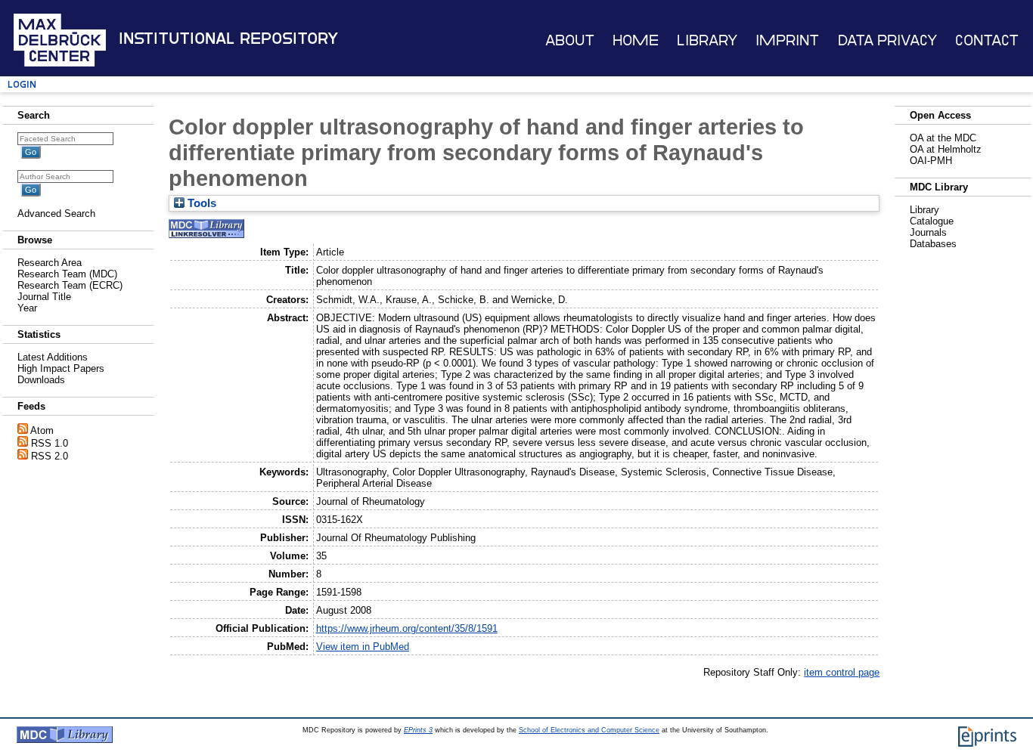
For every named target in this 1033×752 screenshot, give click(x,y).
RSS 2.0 (49, 456)
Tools (200, 203)
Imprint (787, 40)
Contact (987, 40)
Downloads (41, 379)
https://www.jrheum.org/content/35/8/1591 (407, 628)
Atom (42, 430)
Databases (933, 243)
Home (636, 40)
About (569, 40)
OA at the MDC (943, 138)
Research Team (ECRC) (70, 285)
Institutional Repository (228, 38)
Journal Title (44, 296)
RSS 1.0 (49, 443)
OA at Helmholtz (946, 149)
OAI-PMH (931, 160)
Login (22, 84)
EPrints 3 (418, 730)
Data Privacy (887, 40)
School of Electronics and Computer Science (589, 730)
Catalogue (932, 221)
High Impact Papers (60, 368)
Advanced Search (56, 213)
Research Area (49, 262)
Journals (928, 232)
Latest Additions (52, 357)
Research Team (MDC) (67, 274)
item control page (841, 672)
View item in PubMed (362, 646)
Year (27, 308)
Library (707, 40)
